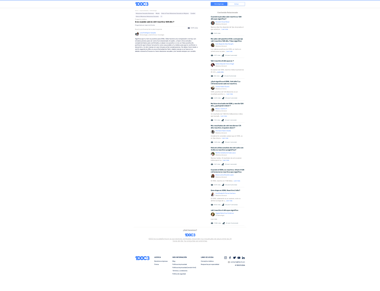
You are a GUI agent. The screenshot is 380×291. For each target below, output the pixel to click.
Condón (193, 13)
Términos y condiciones (179, 271)
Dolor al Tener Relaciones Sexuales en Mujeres (175, 13)
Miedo (157, 13)
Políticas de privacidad (179, 264)
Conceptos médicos (207, 261)
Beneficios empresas (161, 261)
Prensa (156, 264)
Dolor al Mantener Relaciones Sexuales (147, 16)
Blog (173, 261)
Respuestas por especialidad (210, 264)
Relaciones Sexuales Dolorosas (145, 13)
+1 (161, 16)
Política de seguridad (179, 274)
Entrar (237, 4)
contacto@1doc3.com (236, 262)
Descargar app (219, 4)
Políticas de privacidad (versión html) (184, 267)
